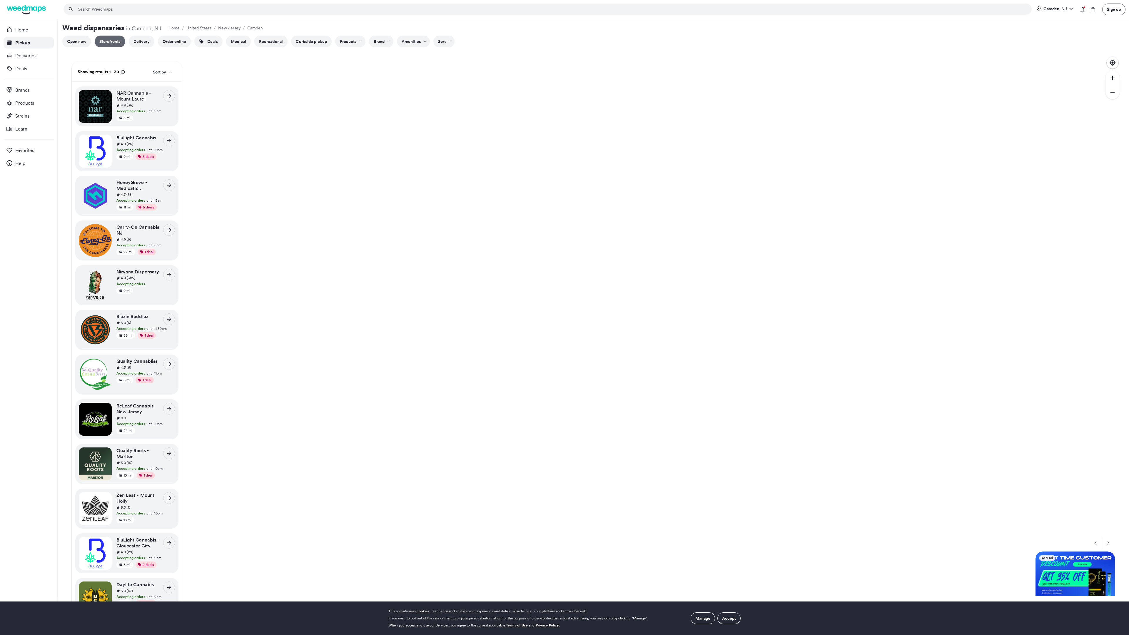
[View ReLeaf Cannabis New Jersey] (169, 409)
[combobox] (551, 9)
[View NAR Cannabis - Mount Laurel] (169, 96)
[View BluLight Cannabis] (169, 140)
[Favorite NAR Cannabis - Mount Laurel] (105, 96)
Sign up (1114, 9)
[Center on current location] (1112, 62)
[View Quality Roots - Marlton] (169, 453)
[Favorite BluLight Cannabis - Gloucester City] (105, 543)
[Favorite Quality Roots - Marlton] (105, 453)
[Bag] (1093, 9)
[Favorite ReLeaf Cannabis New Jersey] (105, 409)
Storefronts (110, 41)
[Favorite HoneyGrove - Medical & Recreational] (105, 185)
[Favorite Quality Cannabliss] (105, 364)
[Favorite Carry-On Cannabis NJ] (105, 230)
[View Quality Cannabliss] (169, 364)
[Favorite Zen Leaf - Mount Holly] (105, 498)
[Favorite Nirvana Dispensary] (105, 275)
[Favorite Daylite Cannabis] (105, 587)
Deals (212, 41)
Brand (379, 41)
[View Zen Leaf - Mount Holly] (169, 498)
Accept (729, 618)
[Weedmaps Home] (27, 9)
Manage (702, 618)
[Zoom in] (1112, 78)
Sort (442, 41)
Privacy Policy (547, 625)
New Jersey (229, 28)
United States (198, 28)
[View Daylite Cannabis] (169, 587)
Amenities (411, 41)
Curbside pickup (311, 41)
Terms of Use (517, 625)
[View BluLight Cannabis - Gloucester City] (169, 543)
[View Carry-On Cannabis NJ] (169, 230)
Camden (255, 28)
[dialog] (564, 618)
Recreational (271, 41)
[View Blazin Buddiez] (169, 319)
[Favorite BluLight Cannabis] (105, 140)
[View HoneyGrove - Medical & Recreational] (169, 185)
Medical (238, 41)
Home (174, 28)
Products (348, 41)
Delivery (141, 41)
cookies (423, 611)
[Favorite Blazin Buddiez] (105, 319)
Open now (76, 41)
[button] (145, 105)
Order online (174, 41)
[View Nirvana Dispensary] (169, 274)
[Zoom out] (1112, 92)
